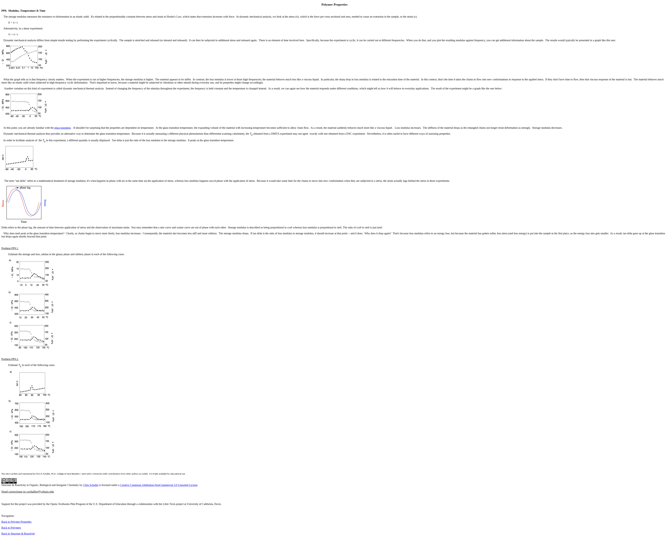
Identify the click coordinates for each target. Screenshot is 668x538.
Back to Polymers (11, 527)
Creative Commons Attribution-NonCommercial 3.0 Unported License (158, 485)
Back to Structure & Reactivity (18, 533)
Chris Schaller (90, 485)
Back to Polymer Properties (16, 521)
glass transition (62, 127)
